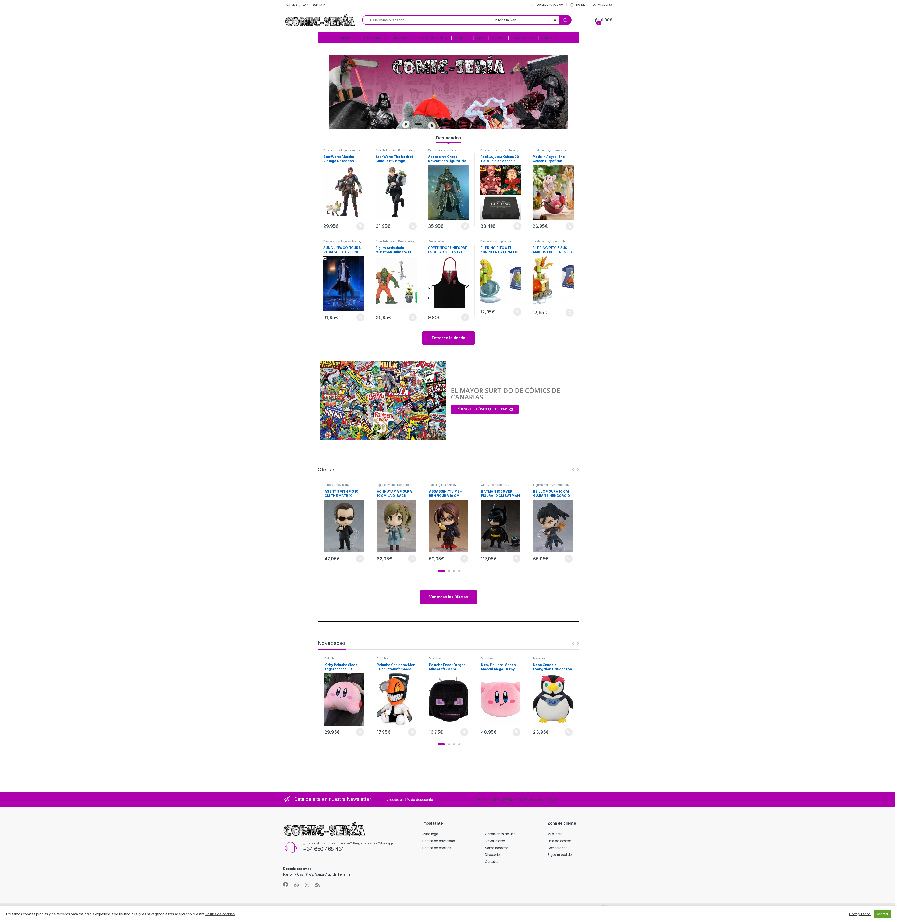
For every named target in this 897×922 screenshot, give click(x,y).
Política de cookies (436, 848)
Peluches (497, 38)
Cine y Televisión (431, 38)
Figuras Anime (371, 38)
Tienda (580, 4)
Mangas (459, 38)
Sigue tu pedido (560, 855)
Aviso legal (430, 834)
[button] (441, 571)
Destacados (448, 137)
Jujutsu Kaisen (507, 150)
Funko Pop (400, 38)
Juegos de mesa (523, 38)
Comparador (557, 848)
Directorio (492, 855)
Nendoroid (404, 485)
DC (507, 485)
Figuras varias (350, 150)
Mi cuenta (605, 4)
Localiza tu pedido (550, 4)
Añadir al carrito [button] (359, 226)
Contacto (492, 862)
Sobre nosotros (497, 848)
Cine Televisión (386, 150)
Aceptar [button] (882, 914)
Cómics (546, 38)
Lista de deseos (560, 841)
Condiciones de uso (500, 834)
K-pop (480, 38)
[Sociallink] (285, 884)
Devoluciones (495, 841)
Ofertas (345, 38)
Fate (432, 485)
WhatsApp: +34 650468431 (305, 5)
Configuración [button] (860, 914)
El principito (505, 241)
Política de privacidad (438, 841)
